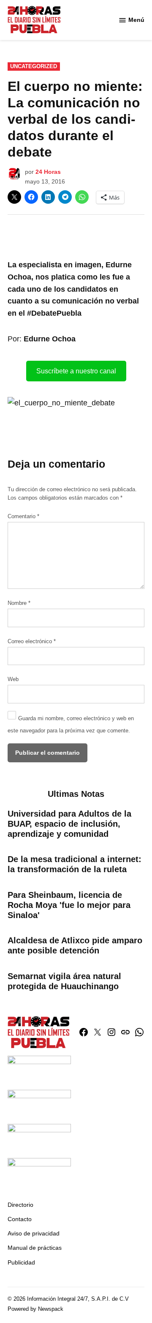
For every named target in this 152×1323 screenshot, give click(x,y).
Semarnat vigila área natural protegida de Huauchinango (64, 981)
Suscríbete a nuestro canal (76, 371)
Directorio (20, 1204)
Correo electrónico (32, 641)
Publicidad (21, 1262)
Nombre (19, 603)
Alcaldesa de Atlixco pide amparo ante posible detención (75, 945)
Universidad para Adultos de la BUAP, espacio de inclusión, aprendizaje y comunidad (69, 824)
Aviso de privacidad (34, 1233)
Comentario (23, 516)
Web (13, 679)
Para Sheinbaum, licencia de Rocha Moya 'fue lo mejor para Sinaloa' (69, 905)
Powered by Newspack (35, 1309)
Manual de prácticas (35, 1247)
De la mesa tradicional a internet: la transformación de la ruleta (74, 864)
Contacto (20, 1219)
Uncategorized (33, 66)
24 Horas (48, 171)
